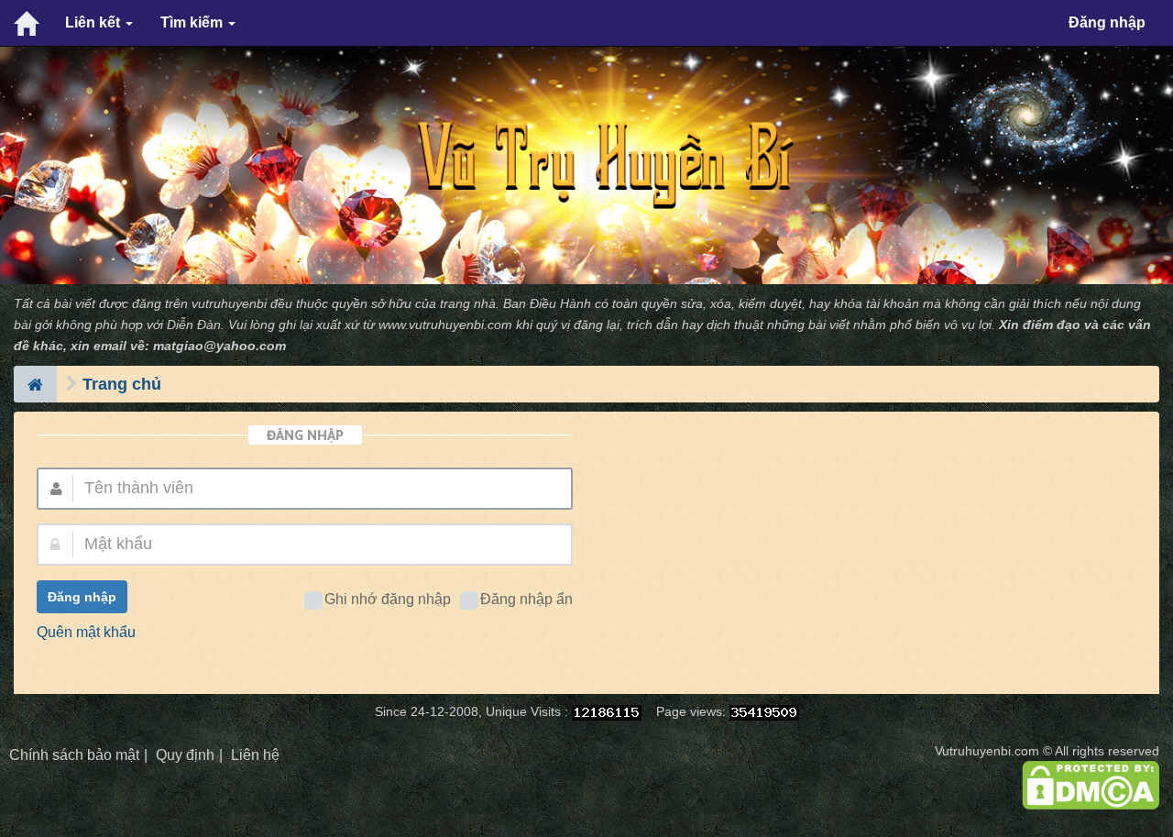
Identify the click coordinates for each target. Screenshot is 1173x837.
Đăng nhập (1107, 22)
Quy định (185, 755)
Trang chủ (121, 384)
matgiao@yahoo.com (219, 346)
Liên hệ (255, 755)
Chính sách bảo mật (74, 755)
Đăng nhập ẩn (526, 599)
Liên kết (94, 22)
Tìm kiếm (193, 22)
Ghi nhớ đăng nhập (387, 599)
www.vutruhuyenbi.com (445, 325)
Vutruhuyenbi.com (987, 751)
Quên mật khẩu (86, 632)
